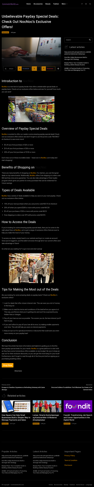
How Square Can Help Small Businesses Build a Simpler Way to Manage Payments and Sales (16, 417)
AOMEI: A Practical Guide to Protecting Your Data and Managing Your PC (76, 69)
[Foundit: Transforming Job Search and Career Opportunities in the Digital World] (78, 406)
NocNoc (28, 81)
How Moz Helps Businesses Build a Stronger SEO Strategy (75, 58)
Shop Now (7, 365)
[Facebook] (82, 4)
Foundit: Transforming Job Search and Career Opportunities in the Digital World (78, 417)
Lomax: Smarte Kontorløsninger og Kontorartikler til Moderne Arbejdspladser (46, 417)
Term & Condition (70, 460)
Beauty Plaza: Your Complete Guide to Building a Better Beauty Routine (76, 64)
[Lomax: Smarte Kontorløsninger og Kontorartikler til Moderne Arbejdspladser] (47, 406)
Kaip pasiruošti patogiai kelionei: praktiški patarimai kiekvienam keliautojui (77, 53)
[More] (58, 68)
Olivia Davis (18, 371)
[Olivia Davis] (7, 371)
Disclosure (68, 465)
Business (5, 32)
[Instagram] (86, 4)
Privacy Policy (69, 455)
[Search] (89, 40)
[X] (90, 4)
